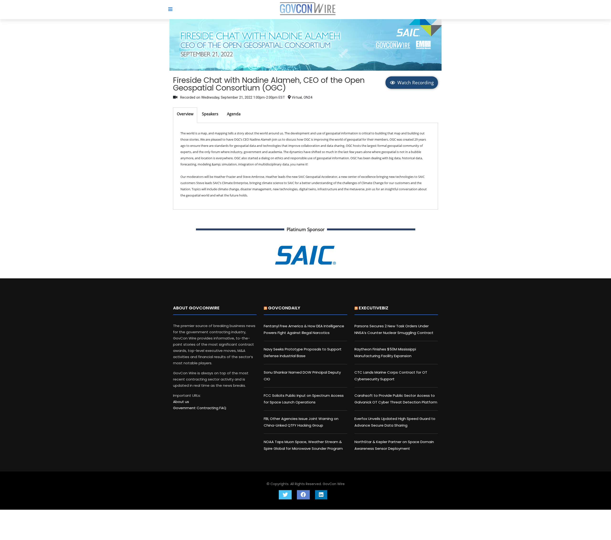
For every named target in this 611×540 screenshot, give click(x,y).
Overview (185, 113)
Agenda (234, 113)
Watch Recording (415, 82)
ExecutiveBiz (373, 308)
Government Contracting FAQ (199, 407)
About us (181, 401)
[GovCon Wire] (308, 9)
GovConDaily (284, 308)
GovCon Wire (334, 484)
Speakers (210, 113)
